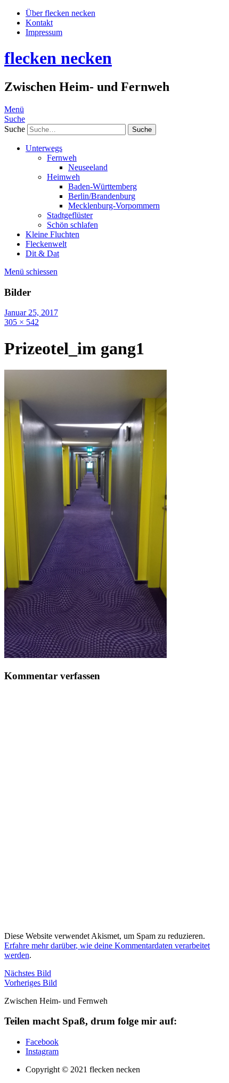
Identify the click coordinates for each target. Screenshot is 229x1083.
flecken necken (58, 58)
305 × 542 (21, 322)
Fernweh (62, 157)
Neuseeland (88, 167)
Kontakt (39, 22)
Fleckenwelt (46, 243)
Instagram (42, 1051)
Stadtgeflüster (70, 215)
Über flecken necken (60, 13)
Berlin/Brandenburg (101, 196)
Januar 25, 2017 (31, 312)
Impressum (44, 32)
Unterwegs (44, 148)
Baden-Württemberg (102, 186)
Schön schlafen (72, 224)
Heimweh (63, 176)
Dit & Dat (42, 253)
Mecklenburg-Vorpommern (114, 205)
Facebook (42, 1041)
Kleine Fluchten (52, 234)
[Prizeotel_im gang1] (85, 655)
